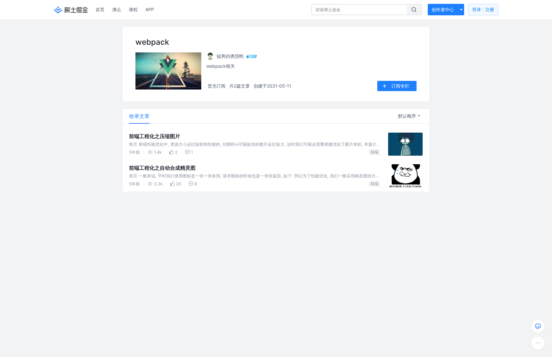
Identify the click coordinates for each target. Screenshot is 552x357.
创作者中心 (443, 9)
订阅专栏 (400, 86)
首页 (100, 9)
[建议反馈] (538, 326)
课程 (133, 9)
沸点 (116, 9)
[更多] (538, 343)
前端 (374, 152)
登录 (483, 9)
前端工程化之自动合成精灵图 (162, 168)
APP (149, 9)
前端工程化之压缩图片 (154, 136)
